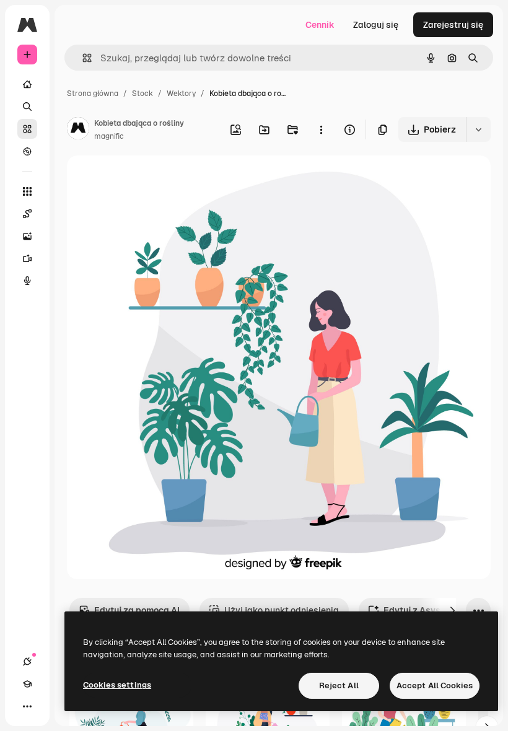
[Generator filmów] (27, 258)
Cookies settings (117, 685)
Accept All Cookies (434, 685)
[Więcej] (27, 706)
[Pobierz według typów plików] (478, 129)
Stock (142, 93)
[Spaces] (27, 214)
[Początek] (27, 84)
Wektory (181, 93)
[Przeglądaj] (27, 151)
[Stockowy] (27, 129)
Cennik (320, 24)
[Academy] (27, 684)
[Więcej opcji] (321, 129)
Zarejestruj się (453, 24)
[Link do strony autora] (78, 130)
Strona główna (92, 93)
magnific (109, 136)
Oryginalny (152, 179)
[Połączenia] (27, 662)
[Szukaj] (27, 106)
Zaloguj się (375, 24)
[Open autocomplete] (82, 58)
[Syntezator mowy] (27, 281)
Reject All (339, 685)
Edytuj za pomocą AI (137, 610)
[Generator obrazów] (27, 236)
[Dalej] (452, 610)
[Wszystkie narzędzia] (27, 191)
